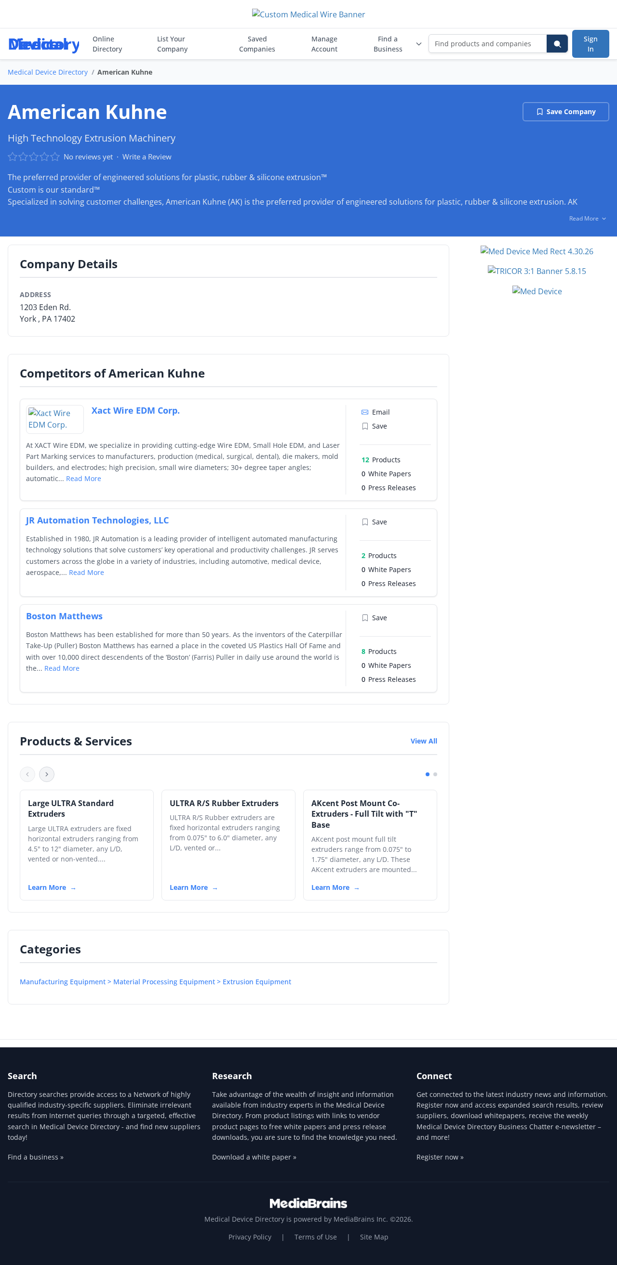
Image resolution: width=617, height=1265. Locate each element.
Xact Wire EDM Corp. (136, 410)
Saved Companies (257, 43)
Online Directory (107, 43)
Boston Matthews (64, 616)
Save (379, 425)
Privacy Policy (249, 1236)
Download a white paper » (254, 1156)
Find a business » (36, 1156)
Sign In (591, 43)
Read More (83, 478)
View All (424, 740)
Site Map (374, 1236)
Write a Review (147, 156)
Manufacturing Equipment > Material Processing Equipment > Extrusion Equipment (155, 981)
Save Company (571, 111)
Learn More (47, 887)
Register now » (440, 1156)
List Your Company (172, 43)
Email (381, 412)
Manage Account (324, 43)
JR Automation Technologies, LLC (97, 520)
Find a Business (388, 43)
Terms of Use (316, 1236)
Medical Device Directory (48, 72)
